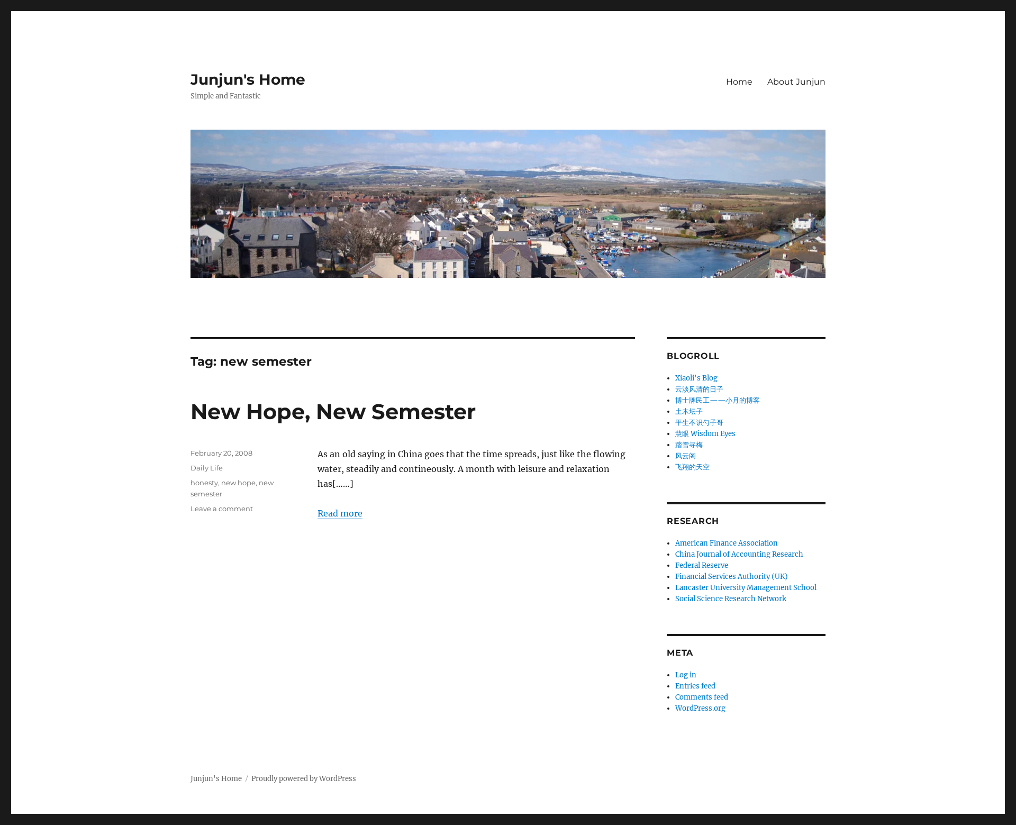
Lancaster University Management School (746, 587)
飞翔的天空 (692, 467)
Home (739, 82)
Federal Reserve (701, 565)
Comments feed (701, 697)
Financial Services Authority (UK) (731, 576)
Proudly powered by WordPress (303, 778)
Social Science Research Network (730, 598)
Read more (340, 513)
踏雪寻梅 (689, 444)
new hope (238, 482)
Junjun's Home (247, 79)
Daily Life (206, 468)
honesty (204, 482)
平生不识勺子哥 (699, 422)
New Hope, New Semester (333, 411)
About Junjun (796, 82)
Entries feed (695, 686)
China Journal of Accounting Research (739, 554)
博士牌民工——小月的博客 (717, 400)
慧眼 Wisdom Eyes (705, 433)
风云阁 (685, 455)
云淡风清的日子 (699, 389)
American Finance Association (726, 543)
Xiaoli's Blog (696, 378)
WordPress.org (700, 708)
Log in (685, 674)
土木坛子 (689, 411)
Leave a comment (221, 508)
